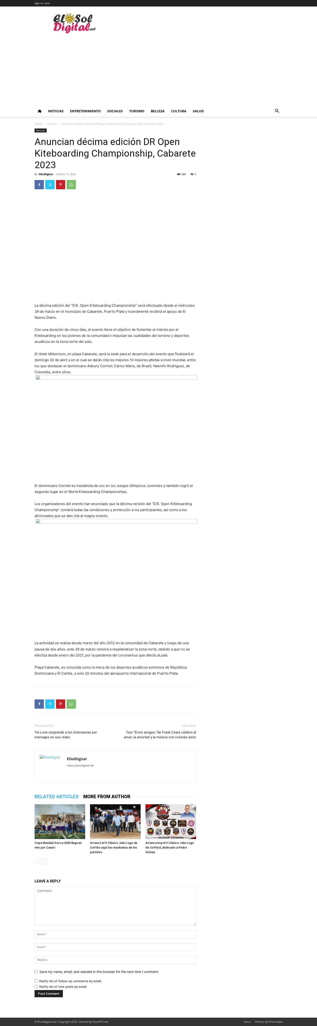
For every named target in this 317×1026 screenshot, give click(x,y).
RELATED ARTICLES (57, 796)
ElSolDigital (46, 174)
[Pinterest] (60, 184)
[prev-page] (37, 861)
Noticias (56, 111)
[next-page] (45, 861)
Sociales (115, 111)
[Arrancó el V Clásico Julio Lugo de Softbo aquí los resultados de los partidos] (115, 821)
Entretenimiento (85, 111)
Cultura (178, 111)
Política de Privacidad (268, 1022)
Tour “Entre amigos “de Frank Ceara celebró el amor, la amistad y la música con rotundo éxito (160, 734)
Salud (198, 111)
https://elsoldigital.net (80, 765)
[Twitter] (50, 184)
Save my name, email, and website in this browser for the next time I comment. (99, 972)
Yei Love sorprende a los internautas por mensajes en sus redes (66, 734)
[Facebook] (39, 184)
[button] (276, 111)
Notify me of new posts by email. (63, 986)
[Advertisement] (158, 70)
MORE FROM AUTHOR (106, 796)
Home (38, 124)
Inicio (247, 1022)
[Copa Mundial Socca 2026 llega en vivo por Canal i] (60, 821)
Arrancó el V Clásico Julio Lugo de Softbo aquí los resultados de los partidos (113, 847)
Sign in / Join (42, 3)
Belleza (158, 111)
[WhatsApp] (71, 184)
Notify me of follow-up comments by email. (70, 981)
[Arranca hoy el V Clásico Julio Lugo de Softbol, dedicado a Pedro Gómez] (171, 821)
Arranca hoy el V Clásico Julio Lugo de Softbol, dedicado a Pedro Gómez (170, 847)
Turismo (136, 111)
